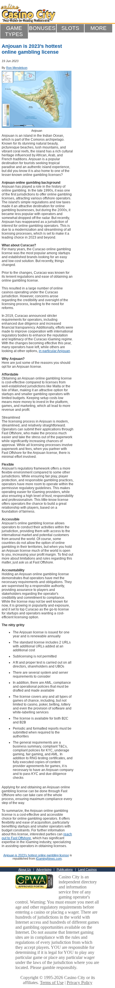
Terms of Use (52, 982)
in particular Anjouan (54, 351)
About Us (24, 869)
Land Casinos (87, 869)
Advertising (43, 869)
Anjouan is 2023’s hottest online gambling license (36, 855)
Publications (65, 869)
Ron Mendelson (16, 67)
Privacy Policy (79, 982)
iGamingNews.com (49, 858)
